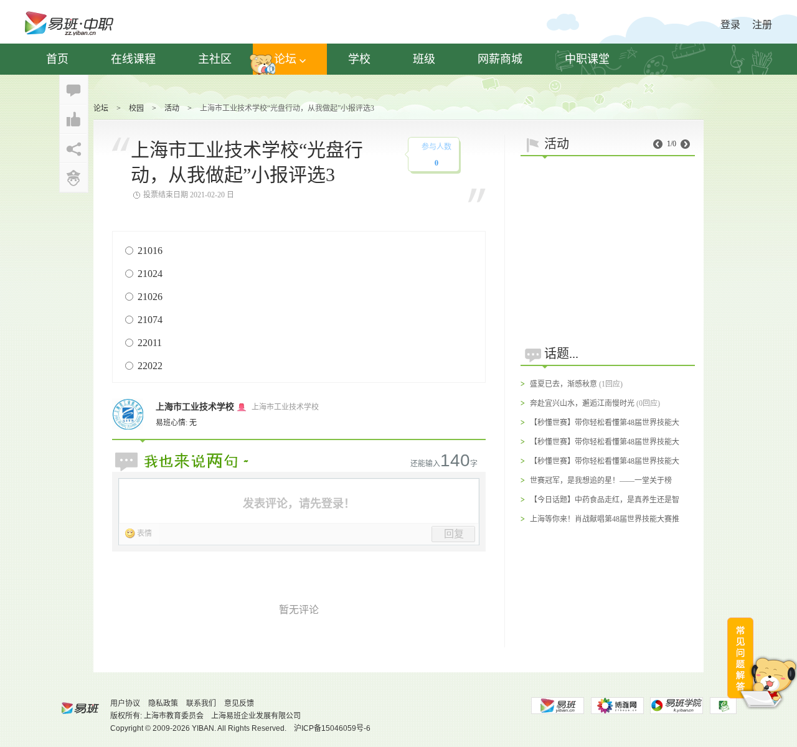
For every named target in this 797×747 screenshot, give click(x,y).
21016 (150, 250)
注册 (762, 24)
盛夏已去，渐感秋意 (563, 384)
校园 (136, 108)
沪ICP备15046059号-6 (332, 728)
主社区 (215, 59)
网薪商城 (500, 59)
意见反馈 (239, 703)
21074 (150, 319)
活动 (171, 108)
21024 (150, 273)
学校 (359, 59)
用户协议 (125, 703)
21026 (150, 296)
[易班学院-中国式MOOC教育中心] (677, 705)
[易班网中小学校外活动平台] (617, 705)
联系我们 (201, 703)
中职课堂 (587, 59)
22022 (150, 365)
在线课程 (133, 59)
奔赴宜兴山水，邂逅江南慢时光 (582, 403)
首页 (57, 59)
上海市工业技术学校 (195, 406)
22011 (150, 342)
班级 (424, 59)
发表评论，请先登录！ (299, 503)
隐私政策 (163, 703)
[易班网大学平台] (557, 705)
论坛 (285, 59)
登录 (730, 24)
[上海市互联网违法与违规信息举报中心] (723, 705)
